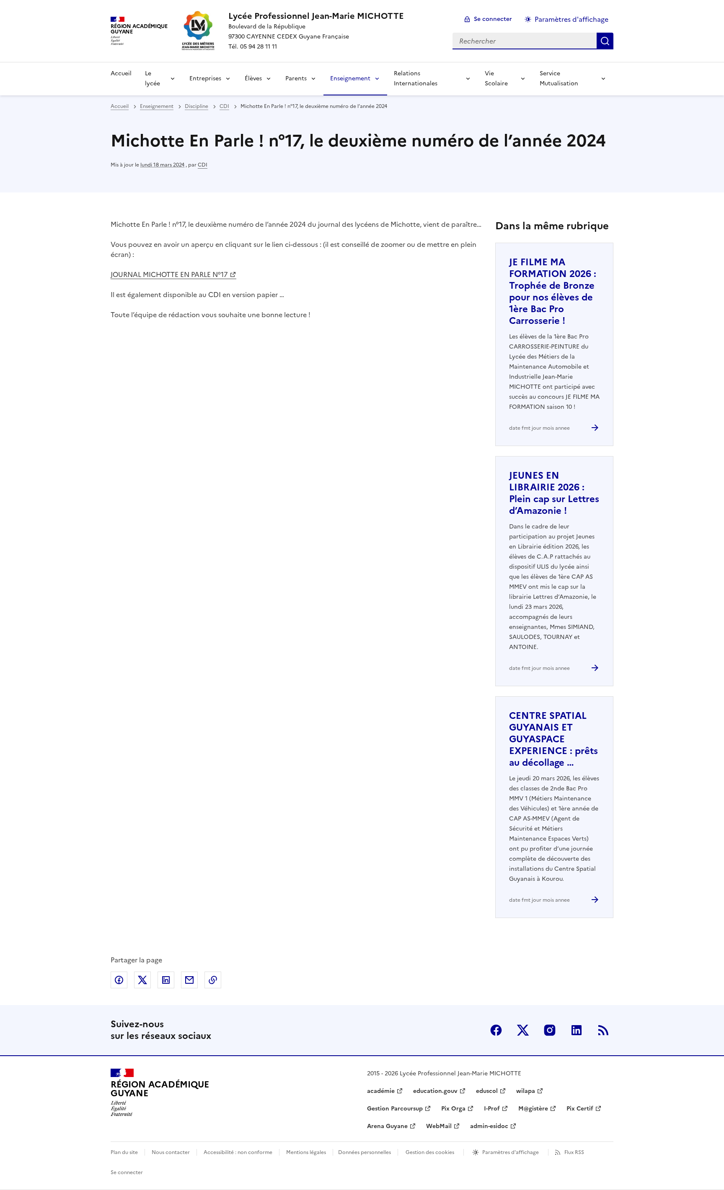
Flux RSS (574, 1152)
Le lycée (152, 78)
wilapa (525, 1091)
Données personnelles (364, 1152)
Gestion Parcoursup (395, 1108)
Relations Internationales (415, 78)
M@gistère (533, 1108)
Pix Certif (579, 1108)
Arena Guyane (387, 1126)
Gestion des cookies (430, 1152)
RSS (603, 1030)
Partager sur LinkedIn (166, 980)
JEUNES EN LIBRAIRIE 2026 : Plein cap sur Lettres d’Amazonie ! (554, 493)
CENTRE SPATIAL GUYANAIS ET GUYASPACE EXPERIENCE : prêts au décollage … (553, 739)
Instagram (550, 1030)
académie (381, 1091)
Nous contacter (171, 1152)
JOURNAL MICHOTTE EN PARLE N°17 (169, 274)
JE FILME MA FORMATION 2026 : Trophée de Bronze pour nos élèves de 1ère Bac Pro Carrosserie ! (552, 291)
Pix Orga (453, 1108)
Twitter (523, 1030)
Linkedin (576, 1030)
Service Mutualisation (559, 78)
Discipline (196, 106)
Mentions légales (306, 1152)
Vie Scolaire (496, 78)
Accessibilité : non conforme (238, 1152)
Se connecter (493, 19)
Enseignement (350, 78)
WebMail (439, 1126)
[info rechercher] (605, 41)
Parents (296, 78)
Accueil (121, 73)
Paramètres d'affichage (571, 19)
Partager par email (189, 980)
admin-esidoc (489, 1126)
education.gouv (435, 1091)
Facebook (496, 1030)
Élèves (253, 78)
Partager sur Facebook (119, 980)
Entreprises (205, 78)
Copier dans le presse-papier (212, 980)
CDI (224, 106)
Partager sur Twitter (142, 980)
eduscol (487, 1091)
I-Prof (492, 1108)
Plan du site (124, 1152)
